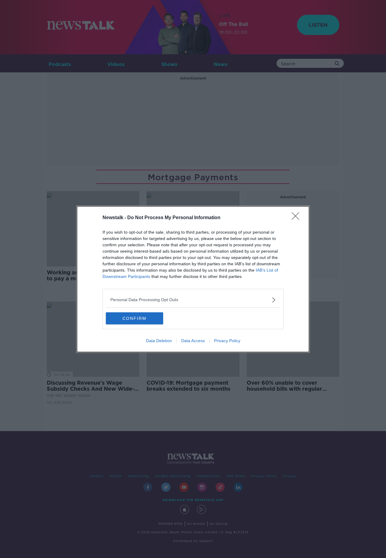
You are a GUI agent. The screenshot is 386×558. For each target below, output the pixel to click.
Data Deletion (159, 340)
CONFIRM (134, 318)
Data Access (193, 340)
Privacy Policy (227, 340)
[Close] (297, 218)
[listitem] (193, 300)
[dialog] (193, 279)
